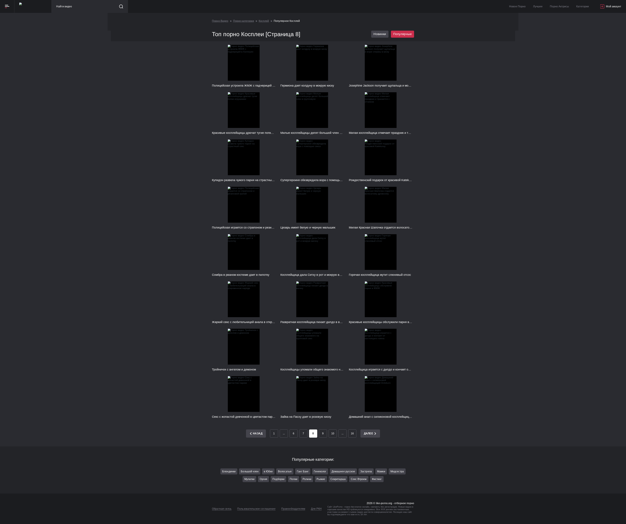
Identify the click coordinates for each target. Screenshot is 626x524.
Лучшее (538, 6)
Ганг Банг (303, 471)
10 (332, 433)
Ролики (307, 479)
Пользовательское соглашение (256, 508)
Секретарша (338, 479)
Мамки (381, 471)
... (284, 433)
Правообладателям (293, 508)
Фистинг (377, 479)
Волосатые (285, 471)
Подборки (278, 479)
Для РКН (316, 508)
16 (352, 433)
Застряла (366, 471)
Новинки (379, 34)
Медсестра (397, 471)
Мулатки (249, 479)
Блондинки (229, 471)
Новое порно (517, 6)
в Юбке (268, 471)
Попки (293, 479)
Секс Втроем (359, 479)
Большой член (250, 471)
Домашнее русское (343, 471)
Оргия (263, 479)
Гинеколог (320, 471)
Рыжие (321, 479)
